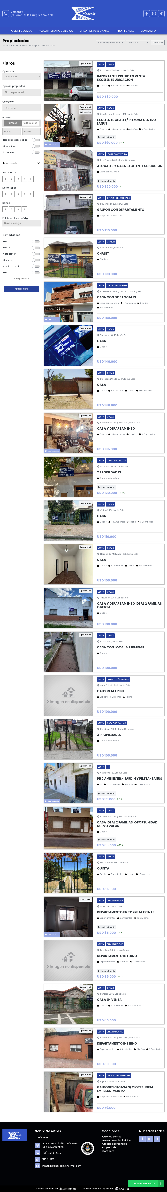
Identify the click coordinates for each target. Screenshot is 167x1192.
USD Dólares (30, 123)
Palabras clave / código (15, 218)
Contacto (148, 31)
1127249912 (48, 1159)
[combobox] (21, 92)
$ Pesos (12, 123)
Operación (8, 71)
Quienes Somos (21, 31)
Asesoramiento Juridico (56, 31)
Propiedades (125, 31)
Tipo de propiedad (13, 86)
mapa (159, 42)
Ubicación (8, 101)
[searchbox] (23, 92)
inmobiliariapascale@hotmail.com (61, 1166)
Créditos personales (95, 31)
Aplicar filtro (21, 288)
